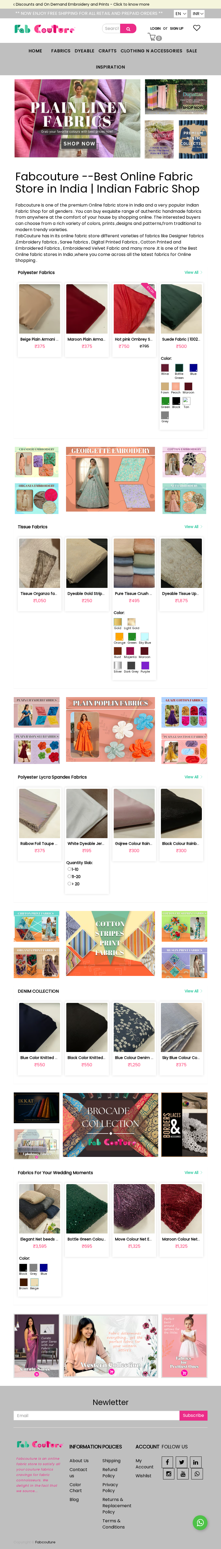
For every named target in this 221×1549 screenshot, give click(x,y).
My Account (145, 1464)
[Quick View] (52, 326)
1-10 (75, 869)
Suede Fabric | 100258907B (187, 339)
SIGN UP (177, 28)
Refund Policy (109, 1472)
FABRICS (61, 51)
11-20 (76, 876)
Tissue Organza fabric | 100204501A (53, 593)
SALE (192, 51)
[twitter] (181, 1462)
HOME (35, 51)
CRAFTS (108, 51)
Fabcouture (45, 1542)
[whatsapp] (197, 1473)
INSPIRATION (110, 67)
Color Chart (76, 1488)
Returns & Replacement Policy (117, 1505)
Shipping (111, 1461)
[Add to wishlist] (40, 326)
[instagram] (169, 1473)
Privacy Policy (110, 1488)
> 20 (76, 884)
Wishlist (143, 1476)
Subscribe (193, 1415)
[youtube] (183, 1473)
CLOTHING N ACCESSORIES (151, 51)
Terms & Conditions (113, 1524)
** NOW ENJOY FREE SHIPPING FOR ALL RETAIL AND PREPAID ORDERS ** (89, 13)
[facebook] (167, 1462)
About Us (79, 1461)
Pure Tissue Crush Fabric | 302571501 (148, 593)
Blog (74, 1499)
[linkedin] (196, 1462)
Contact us (78, 1472)
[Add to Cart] (27, 326)
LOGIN (155, 28)
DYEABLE (85, 51)
